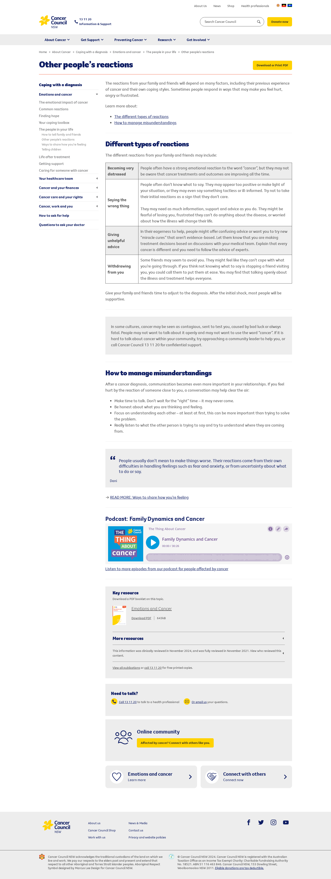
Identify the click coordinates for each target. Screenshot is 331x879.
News (217, 6)
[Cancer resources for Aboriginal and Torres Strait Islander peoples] (284, 5)
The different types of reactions (141, 116)
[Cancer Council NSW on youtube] (286, 822)
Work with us (96, 837)
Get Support (90, 39)
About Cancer (55, 39)
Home (43, 52)
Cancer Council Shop (102, 830)
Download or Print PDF (272, 65)
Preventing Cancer (128, 39)
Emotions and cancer (127, 52)
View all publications (126, 668)
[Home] (53, 21)
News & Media (138, 823)
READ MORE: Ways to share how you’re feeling (149, 497)
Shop (230, 6)
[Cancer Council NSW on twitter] (261, 822)
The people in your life (161, 52)
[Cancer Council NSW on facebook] (249, 822)
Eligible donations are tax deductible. (239, 868)
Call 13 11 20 (128, 702)
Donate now (279, 22)
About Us (200, 6)
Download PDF (141, 618)
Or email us (199, 702)
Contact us (136, 830)
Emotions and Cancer (151, 608)
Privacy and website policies (147, 837)
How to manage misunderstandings (145, 122)
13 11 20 (95, 21)
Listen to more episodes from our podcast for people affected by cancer (166, 568)
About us (94, 823)
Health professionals (255, 6)
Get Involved (196, 39)
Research (165, 39)
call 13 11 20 (153, 668)
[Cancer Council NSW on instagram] (273, 822)
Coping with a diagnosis (92, 52)
